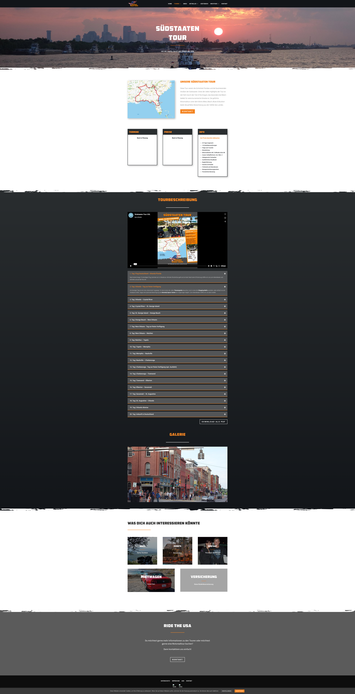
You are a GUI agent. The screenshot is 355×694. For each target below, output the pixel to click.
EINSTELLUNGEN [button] (226, 691)
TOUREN (176, 3)
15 (188, 498)
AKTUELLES (192, 3)
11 (182, 498)
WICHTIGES (213, 3)
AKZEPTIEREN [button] (239, 691)
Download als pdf (213, 422)
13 (185, 498)
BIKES (185, 3)
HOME (170, 3)
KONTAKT (224, 3)
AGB (183, 681)
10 (180, 498)
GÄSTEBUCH (204, 3)
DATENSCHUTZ (165, 681)
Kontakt (187, 111)
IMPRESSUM (176, 681)
